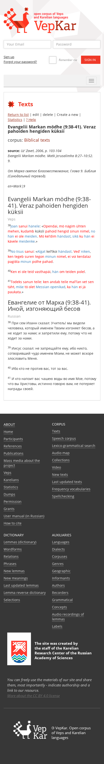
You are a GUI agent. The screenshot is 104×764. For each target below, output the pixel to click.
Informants (61, 578)
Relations (11, 556)
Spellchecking (63, 496)
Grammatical (62, 600)
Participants (13, 439)
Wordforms (13, 549)
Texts (56, 431)
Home (8, 431)
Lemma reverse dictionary (25, 592)
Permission (13, 501)
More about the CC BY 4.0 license (33, 695)
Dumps (9, 494)
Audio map (61, 453)
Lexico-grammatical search (73, 445)
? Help (31, 119)
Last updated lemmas (21, 585)
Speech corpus (64, 438)
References (13, 446)
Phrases (10, 563)
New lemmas (14, 571)
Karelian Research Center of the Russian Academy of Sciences (63, 653)
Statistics (15, 119)
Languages (60, 542)
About (9, 424)
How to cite (13, 523)
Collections (61, 460)
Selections (12, 600)
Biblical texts (37, 140)
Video (56, 467)
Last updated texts (67, 481)
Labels (57, 626)
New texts (60, 474)
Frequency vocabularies (71, 489)
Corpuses (59, 556)
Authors (58, 585)
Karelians (11, 480)
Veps (7, 472)
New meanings (16, 578)
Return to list (18, 114)
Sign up (9, 57)
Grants (9, 508)
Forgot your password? (20, 62)
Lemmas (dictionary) (20, 542)
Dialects (58, 549)
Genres (58, 563)
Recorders (60, 592)
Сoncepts (59, 607)
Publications (13, 453)
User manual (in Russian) (24, 516)
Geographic (61, 571)
